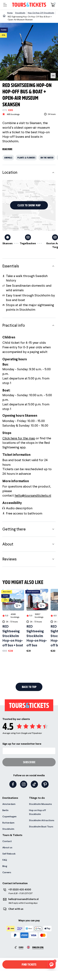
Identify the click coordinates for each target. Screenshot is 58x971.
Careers (6, 872)
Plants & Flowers (26, 157)
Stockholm (8, 828)
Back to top (29, 687)
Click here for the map (18, 438)
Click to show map (29, 205)
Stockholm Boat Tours (41, 826)
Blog (4, 866)
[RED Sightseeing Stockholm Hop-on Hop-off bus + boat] (13, 621)
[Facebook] (13, 784)
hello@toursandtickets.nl (33, 495)
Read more (7, 148)
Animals (8, 157)
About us (7, 847)
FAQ (4, 859)
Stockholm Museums (40, 804)
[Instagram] (23, 784)
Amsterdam (8, 804)
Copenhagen (9, 816)
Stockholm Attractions (41, 820)
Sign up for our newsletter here (21, 743)
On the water (47, 157)
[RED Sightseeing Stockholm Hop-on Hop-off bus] (37, 621)
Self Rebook (8, 853)
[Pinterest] (45, 784)
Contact (7, 841)
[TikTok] (34, 784)
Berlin (5, 810)
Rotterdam (8, 822)
